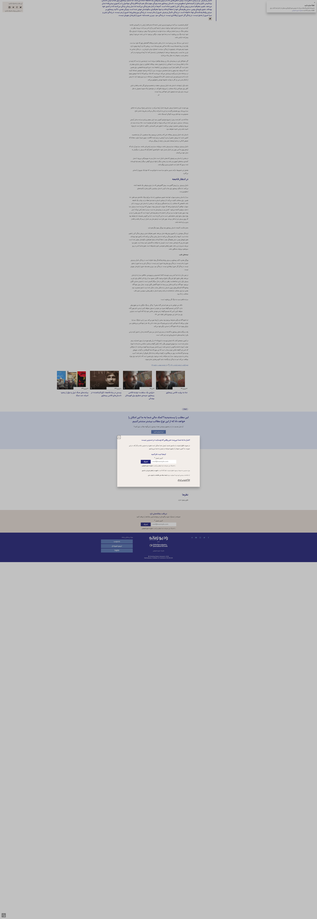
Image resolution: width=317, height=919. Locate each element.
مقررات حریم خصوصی (147, 466)
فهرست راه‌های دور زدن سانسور (150, 470)
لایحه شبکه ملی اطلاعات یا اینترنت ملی (157, 475)
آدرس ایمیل (158, 458)
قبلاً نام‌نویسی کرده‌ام (184, 480)
